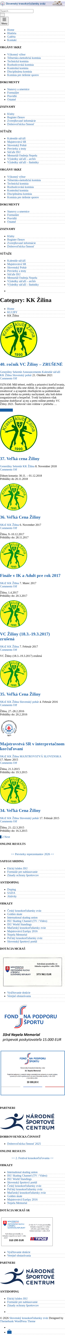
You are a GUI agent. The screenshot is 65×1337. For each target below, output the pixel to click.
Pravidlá (12, 96)
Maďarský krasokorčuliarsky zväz (26, 927)
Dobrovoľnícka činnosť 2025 (24, 1143)
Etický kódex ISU (17, 868)
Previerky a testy (16, 148)
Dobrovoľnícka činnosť (20, 124)
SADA (11, 892)
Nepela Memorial (17, 934)
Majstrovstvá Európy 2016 (22, 931)
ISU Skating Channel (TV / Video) (27, 920)
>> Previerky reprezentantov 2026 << (32, 854)
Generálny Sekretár (11, 371)
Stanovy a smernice (18, 89)
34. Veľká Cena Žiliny (20, 810)
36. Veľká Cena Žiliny (20, 517)
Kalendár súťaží (16, 138)
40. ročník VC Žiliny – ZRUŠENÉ (31, 364)
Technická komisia (18, 61)
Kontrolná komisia (17, 68)
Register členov (16, 117)
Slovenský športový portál (22, 941)
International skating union (22, 917)
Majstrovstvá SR (16, 141)
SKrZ (3, 524)
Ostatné (11, 99)
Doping (11, 889)
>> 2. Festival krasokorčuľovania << (32, 1158)
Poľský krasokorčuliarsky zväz (24, 938)
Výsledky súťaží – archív (21, 158)
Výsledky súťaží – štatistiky (23, 162)
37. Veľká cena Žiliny (20, 458)
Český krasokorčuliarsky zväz (24, 910)
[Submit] (2, 15)
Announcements (32, 371)
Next (7, 836)
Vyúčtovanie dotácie (18, 992)
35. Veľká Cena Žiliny (20, 694)
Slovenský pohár (22, 375)
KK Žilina (6, 375)
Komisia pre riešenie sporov (23, 75)
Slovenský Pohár (17, 145)
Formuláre (13, 92)
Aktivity (12, 896)
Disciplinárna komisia (19, 71)
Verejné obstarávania (19, 996)
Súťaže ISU (14, 152)
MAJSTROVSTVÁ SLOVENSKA (40, 756)
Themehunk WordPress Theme (17, 1321)
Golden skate (14, 914)
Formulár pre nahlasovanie (22, 871)
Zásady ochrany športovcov (23, 875)
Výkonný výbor (16, 54)
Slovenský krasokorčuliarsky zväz (28, 1318)
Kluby (10, 113)
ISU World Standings (19, 924)
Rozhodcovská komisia (20, 64)
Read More (6, 410)
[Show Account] (9, 1332)
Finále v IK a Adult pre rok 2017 (30, 575)
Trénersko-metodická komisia (24, 57)
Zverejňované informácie (21, 120)
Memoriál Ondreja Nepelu (22, 155)
